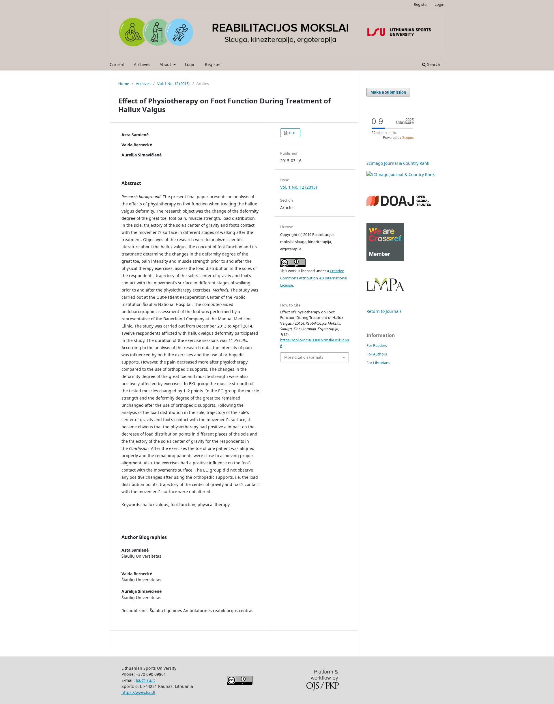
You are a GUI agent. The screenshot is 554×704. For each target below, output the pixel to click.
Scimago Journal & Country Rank (397, 163)
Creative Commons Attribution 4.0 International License (313, 278)
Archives (142, 64)
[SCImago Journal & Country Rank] (400, 174)
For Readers (376, 345)
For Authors (376, 354)
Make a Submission (388, 92)
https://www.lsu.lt (138, 692)
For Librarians (378, 362)
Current (117, 64)
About (166, 64)
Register (213, 64)
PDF (292, 132)
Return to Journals (384, 311)
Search (433, 64)
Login (190, 64)
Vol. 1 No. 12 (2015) (173, 83)
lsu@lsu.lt (145, 680)
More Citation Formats (303, 357)
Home (123, 83)
